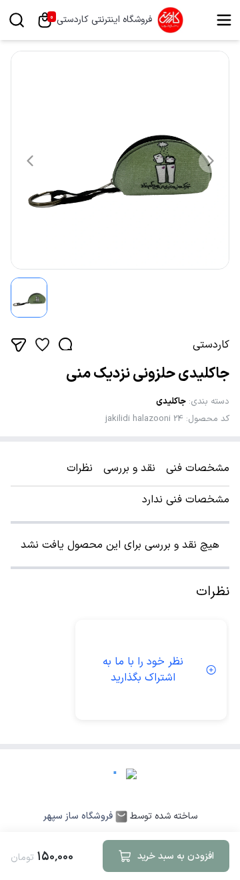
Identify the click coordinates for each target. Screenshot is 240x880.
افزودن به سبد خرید (175, 856)
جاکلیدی (171, 401)
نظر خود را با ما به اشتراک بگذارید (143, 670)
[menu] (224, 20)
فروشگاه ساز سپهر (78, 816)
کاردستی (211, 345)
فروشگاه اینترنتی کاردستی (104, 20)
